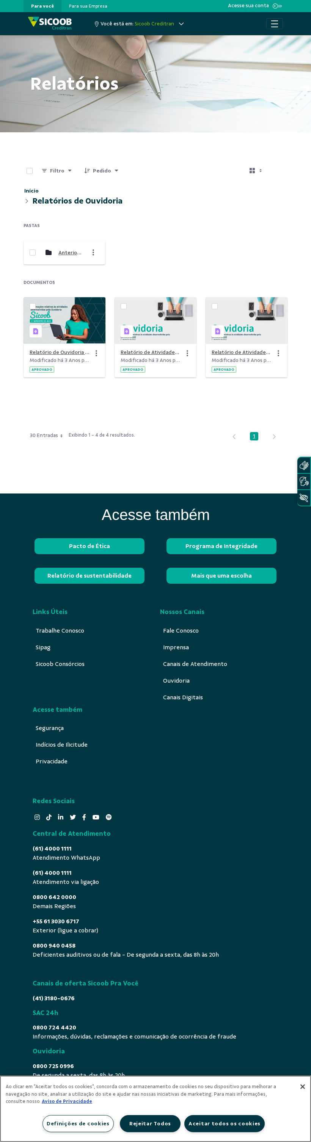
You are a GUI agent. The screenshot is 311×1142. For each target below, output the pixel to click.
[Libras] (303, 465)
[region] (155, 1109)
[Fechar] (302, 1086)
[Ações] (96, 353)
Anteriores (70, 252)
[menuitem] (42, 6)
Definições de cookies (78, 1123)
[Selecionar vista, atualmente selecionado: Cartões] (256, 171)
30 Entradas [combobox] (44, 435)
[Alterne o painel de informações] (278, 171)
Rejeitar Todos (150, 1123)
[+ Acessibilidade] (303, 498)
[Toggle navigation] (274, 24)
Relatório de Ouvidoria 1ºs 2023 (60, 352)
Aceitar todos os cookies (224, 1123)
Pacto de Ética (89, 546)
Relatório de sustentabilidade (89, 575)
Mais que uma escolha (221, 575)
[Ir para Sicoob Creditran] (50, 24)
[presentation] (42, 6)
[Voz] (303, 481)
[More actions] (93, 252)
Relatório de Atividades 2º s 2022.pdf (151, 352)
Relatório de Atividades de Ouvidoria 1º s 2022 (242, 352)
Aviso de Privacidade (67, 1101)
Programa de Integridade (221, 546)
